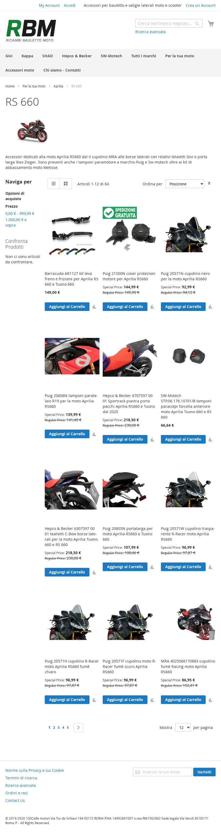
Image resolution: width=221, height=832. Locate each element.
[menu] (110, 63)
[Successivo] (78, 727)
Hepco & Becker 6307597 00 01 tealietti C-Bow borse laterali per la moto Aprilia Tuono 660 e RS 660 (71, 536)
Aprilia (59, 86)
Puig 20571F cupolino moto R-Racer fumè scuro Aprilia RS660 (129, 666)
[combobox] (169, 23)
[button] (94, 306)
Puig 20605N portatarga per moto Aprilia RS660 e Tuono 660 (128, 534)
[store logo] (31, 30)
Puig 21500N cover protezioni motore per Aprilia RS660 (129, 276)
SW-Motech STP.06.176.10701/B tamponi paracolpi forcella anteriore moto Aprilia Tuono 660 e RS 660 (186, 406)
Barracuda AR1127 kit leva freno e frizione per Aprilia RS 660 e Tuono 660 (71, 279)
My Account (49, 5)
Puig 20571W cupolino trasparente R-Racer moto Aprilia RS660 (188, 534)
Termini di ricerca (21, 777)
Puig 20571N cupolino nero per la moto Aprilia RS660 (185, 276)
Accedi (70, 5)
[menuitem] (9, 56)
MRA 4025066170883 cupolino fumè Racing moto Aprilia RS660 (188, 666)
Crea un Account (201, 5)
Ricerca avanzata (150, 31)
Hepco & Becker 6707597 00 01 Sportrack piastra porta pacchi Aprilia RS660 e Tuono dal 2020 (129, 403)
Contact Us (15, 800)
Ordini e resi (16, 792)
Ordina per (153, 183)
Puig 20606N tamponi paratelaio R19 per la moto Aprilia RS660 (71, 401)
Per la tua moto (34, 86)
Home (10, 86)
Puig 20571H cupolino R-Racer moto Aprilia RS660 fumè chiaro (72, 666)
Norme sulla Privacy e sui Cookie (34, 770)
